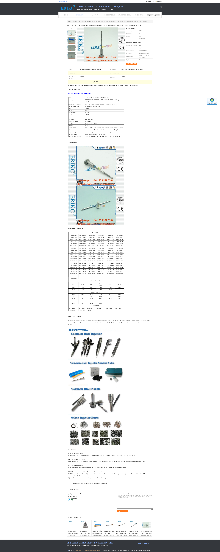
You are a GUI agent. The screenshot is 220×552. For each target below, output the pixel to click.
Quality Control (124, 15)
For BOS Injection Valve (85, 21)
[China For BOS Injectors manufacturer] (67, 7)
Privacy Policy (78, 550)
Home (66, 15)
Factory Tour (109, 15)
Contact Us (139, 15)
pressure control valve (78, 483)
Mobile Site (71, 550)
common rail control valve (90, 483)
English (159, 1)
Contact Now (132, 63)
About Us (95, 15)
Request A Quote (150, 1)
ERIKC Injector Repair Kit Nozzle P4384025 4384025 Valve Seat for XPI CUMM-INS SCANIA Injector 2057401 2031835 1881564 (73, 535)
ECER (149, 550)
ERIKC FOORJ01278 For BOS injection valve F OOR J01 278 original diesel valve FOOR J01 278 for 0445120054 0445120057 (146, 534)
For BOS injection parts (101, 483)
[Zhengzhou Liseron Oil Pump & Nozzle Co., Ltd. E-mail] (72, 500)
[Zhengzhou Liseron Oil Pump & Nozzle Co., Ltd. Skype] (69, 500)
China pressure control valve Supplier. (92, 550)
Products (79, 15)
